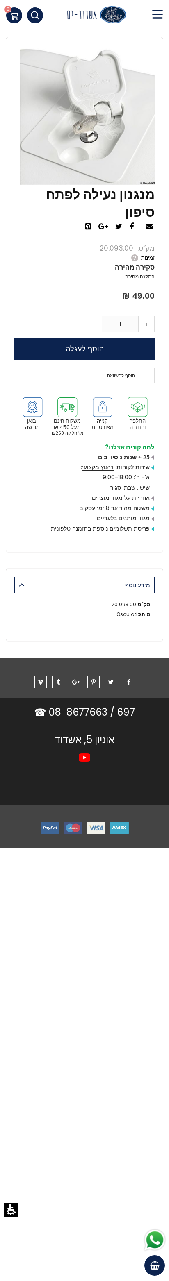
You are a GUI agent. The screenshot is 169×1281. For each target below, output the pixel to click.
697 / (122, 712)
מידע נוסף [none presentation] (137, 585)
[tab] (84, 585)
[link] (84, 16)
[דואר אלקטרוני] (150, 227)
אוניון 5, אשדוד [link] (84, 739)
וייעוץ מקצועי (98, 467)
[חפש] (35, 15)
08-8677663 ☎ (72, 712)
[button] (11, 1210)
